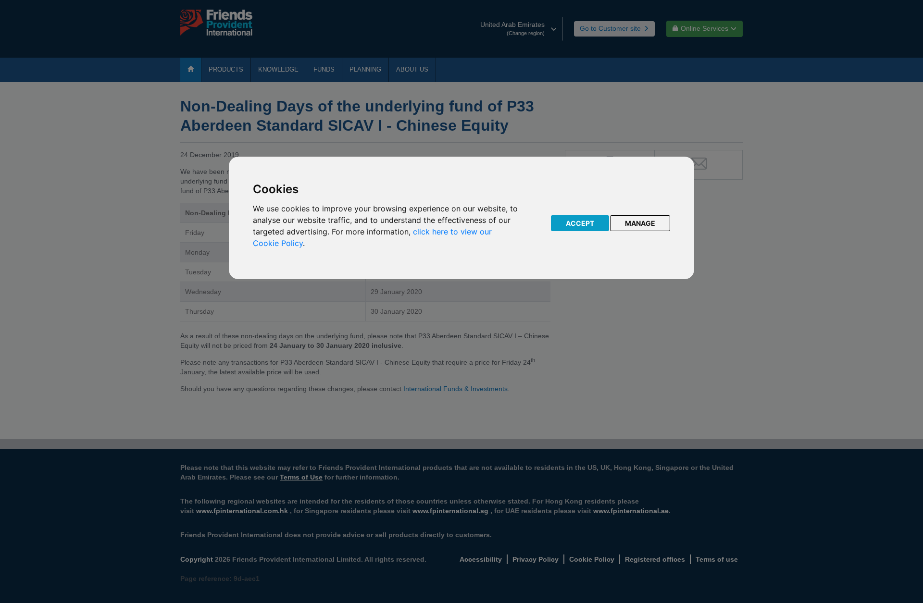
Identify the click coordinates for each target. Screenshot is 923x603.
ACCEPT (580, 223)
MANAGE (640, 223)
